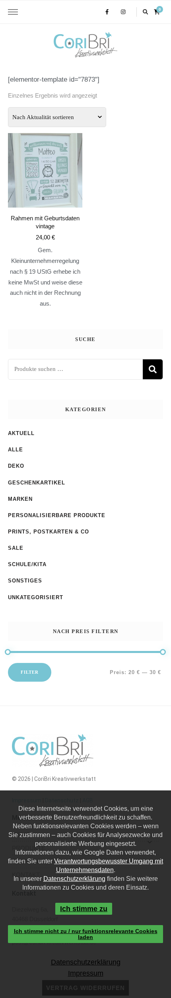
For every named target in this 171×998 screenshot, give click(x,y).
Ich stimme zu (83, 909)
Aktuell (21, 433)
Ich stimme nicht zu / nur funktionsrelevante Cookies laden (85, 934)
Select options (45, 206)
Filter (30, 672)
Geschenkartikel (36, 483)
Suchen (153, 369)
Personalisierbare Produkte (56, 515)
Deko (16, 466)
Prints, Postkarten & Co (48, 532)
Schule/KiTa (27, 564)
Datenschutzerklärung (74, 878)
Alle (15, 450)
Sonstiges (25, 581)
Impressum (85, 973)
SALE (15, 548)
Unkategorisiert (35, 597)
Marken (20, 499)
